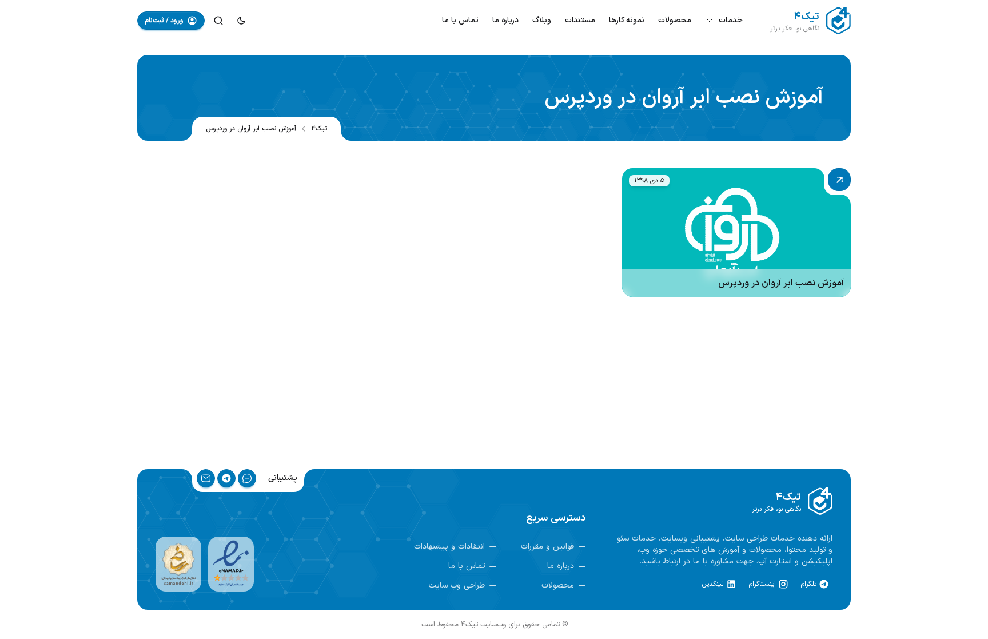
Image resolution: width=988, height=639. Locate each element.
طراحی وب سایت (457, 586)
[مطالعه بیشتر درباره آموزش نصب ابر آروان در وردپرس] (736, 232)
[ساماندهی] (178, 564)
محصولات (674, 20)
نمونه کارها (626, 20)
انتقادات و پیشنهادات (449, 547)
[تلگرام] (226, 478)
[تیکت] (247, 478)
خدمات (731, 20)
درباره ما (505, 20)
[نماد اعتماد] (231, 564)
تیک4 (319, 129)
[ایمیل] (206, 478)
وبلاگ (541, 20)
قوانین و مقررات (547, 547)
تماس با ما (460, 20)
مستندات (580, 20)
